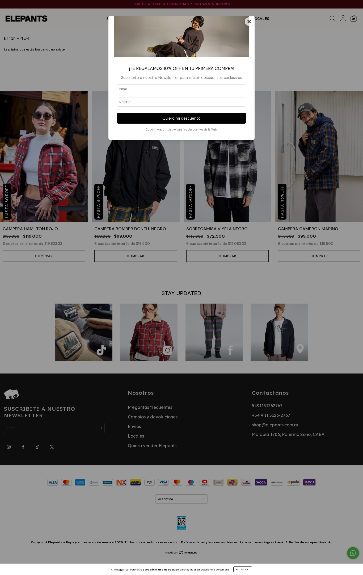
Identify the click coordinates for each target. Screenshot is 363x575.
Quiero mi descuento (181, 118)
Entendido (242, 569)
